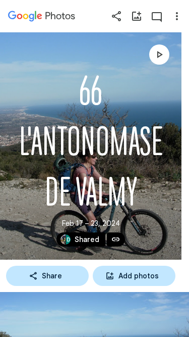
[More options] (177, 16)
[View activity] (157, 16)
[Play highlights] (159, 54)
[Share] (116, 16)
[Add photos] (137, 16)
